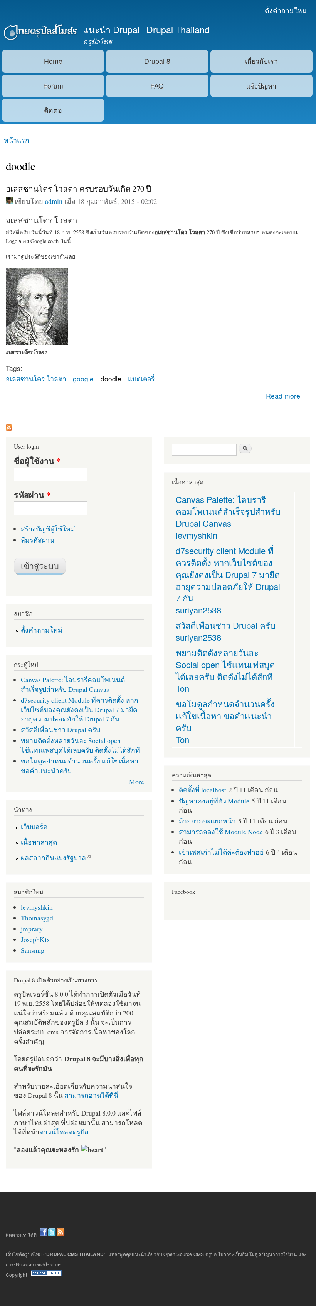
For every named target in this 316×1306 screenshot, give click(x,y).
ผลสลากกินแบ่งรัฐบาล (53, 857)
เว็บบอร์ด (34, 826)
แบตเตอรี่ (141, 378)
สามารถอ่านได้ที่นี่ (91, 1095)
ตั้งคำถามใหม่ (286, 10)
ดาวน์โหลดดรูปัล (64, 1131)
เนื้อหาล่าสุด (39, 842)
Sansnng (32, 950)
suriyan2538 (198, 610)
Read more (283, 396)
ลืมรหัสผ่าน (37, 539)
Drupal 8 (157, 61)
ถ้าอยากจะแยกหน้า (207, 820)
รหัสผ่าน (32, 495)
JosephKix (35, 939)
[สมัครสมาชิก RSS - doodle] (9, 426)
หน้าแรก (16, 140)
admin (53, 201)
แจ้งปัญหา (261, 85)
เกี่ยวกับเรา (261, 61)
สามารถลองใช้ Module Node (221, 831)
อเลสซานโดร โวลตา (36, 378)
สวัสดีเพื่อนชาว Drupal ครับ (60, 729)
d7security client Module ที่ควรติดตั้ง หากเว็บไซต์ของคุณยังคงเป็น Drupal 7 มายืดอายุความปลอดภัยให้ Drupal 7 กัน (79, 709)
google (83, 378)
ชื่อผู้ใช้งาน (37, 461)
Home (53, 61)
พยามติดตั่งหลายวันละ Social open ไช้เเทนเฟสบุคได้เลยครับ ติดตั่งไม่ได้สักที (80, 745)
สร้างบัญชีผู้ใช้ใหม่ (48, 528)
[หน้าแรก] (39, 32)
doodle (111, 378)
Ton (182, 688)
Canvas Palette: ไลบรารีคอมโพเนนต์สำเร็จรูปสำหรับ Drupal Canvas (73, 684)
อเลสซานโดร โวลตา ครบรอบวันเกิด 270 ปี (78, 188)
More (136, 781)
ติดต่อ (53, 110)
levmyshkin (37, 907)
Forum (53, 85)
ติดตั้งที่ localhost (202, 789)
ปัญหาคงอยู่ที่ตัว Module (214, 800)
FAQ (157, 85)
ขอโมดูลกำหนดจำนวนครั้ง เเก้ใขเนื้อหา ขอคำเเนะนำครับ (225, 715)
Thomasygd (37, 917)
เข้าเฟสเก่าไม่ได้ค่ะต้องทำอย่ (221, 852)
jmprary (32, 928)
